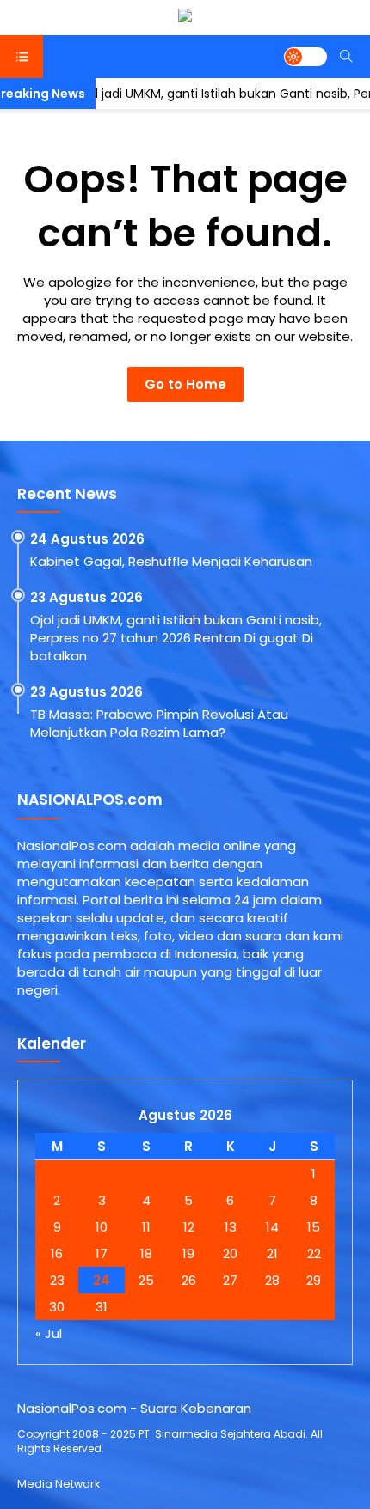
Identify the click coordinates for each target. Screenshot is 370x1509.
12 (188, 1227)
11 (146, 1227)
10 (102, 1227)
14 (272, 1227)
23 (57, 1280)
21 (272, 1253)
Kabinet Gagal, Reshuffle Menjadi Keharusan (171, 561)
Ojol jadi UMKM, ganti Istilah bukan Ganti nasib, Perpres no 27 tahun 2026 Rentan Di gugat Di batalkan (176, 638)
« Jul (48, 1333)
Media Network (58, 1483)
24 (101, 1280)
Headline (21, 94)
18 (146, 1253)
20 (230, 1253)
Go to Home (185, 384)
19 (188, 1253)
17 (102, 1253)
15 (313, 1227)
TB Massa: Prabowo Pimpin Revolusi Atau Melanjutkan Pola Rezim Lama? (159, 723)
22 (314, 1253)
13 (231, 1227)
